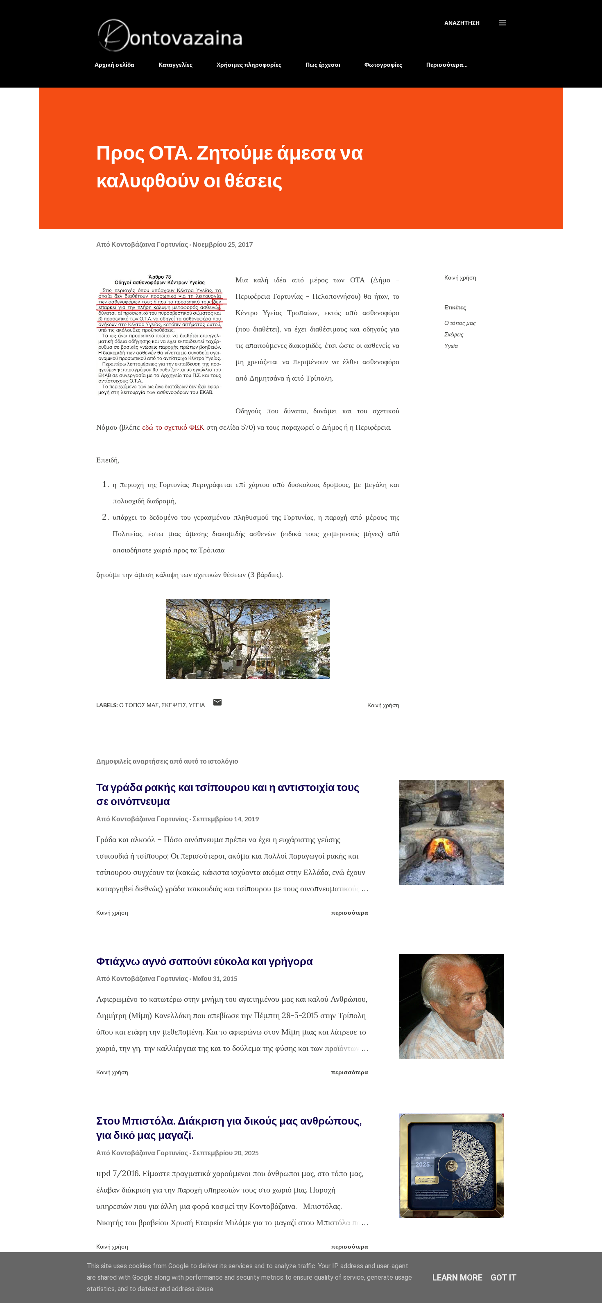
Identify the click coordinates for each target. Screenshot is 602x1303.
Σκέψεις (454, 334)
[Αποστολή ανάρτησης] (217, 704)
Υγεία (451, 345)
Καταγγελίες (175, 64)
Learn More (457, 1278)
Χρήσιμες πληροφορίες (249, 64)
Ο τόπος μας (460, 322)
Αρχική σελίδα (114, 64)
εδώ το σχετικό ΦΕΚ (173, 427)
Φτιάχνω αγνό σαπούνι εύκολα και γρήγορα (204, 960)
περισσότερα (349, 912)
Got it (504, 1278)
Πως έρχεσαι (323, 64)
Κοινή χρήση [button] (460, 277)
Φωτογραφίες (383, 64)
